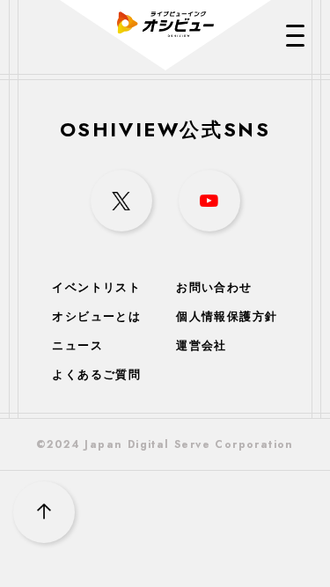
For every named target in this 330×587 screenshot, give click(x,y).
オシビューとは (96, 316)
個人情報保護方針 (226, 316)
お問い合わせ (214, 287)
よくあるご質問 (96, 374)
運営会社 (201, 345)
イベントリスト (96, 287)
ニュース (77, 345)
